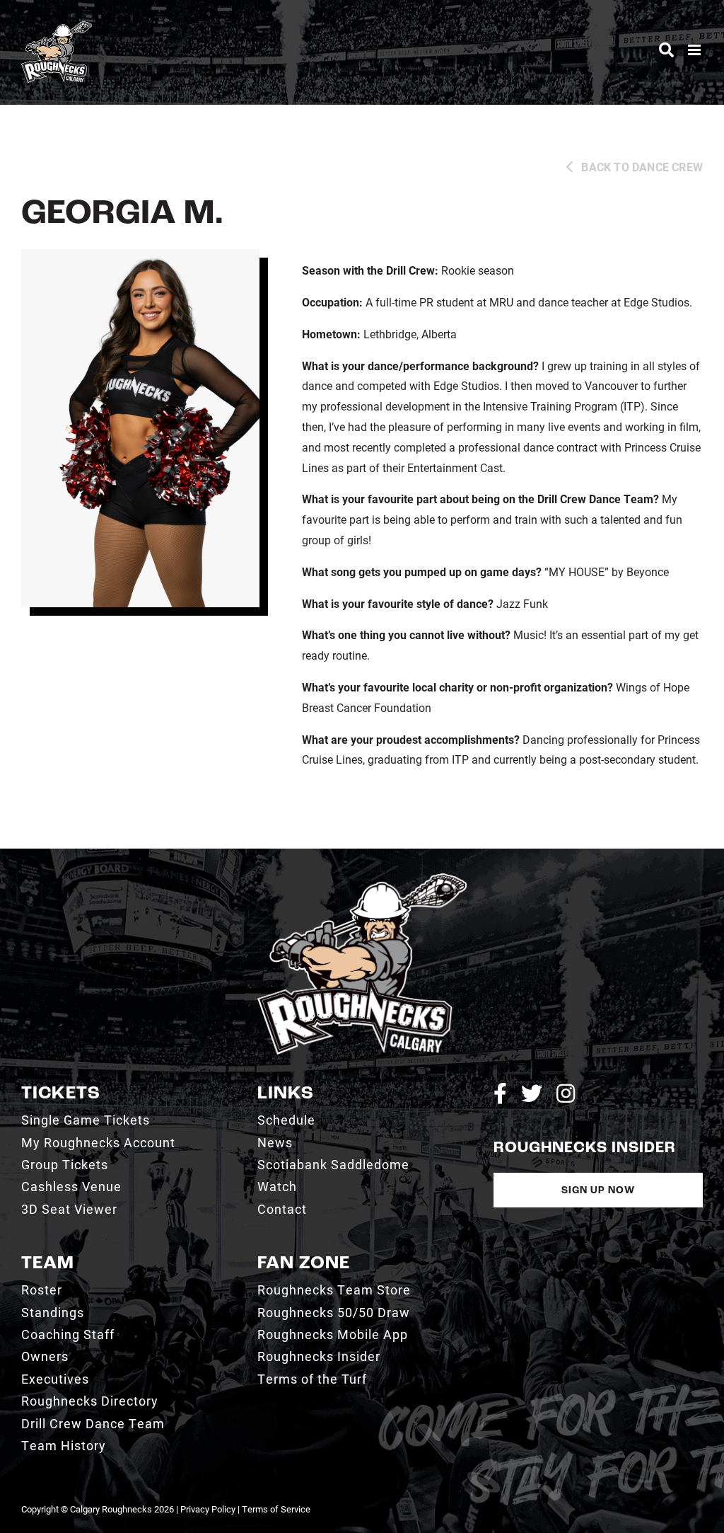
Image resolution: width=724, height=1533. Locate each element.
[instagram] (565, 1093)
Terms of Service (276, 1509)
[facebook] (500, 1093)
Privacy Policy (207, 1509)
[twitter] (531, 1093)
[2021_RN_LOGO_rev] (362, 878)
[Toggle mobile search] (666, 49)
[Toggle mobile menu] (695, 49)
